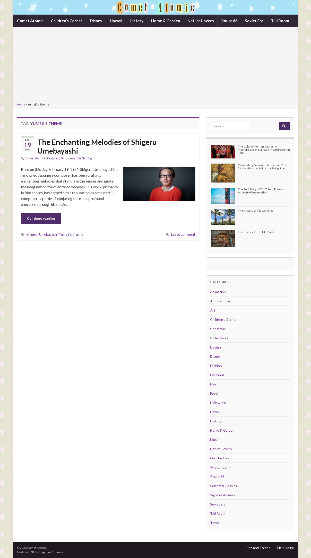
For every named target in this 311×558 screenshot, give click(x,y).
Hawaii (116, 20)
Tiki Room (280, 20)
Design (215, 347)
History (137, 20)
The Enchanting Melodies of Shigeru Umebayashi (97, 146)
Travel (215, 523)
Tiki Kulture (285, 548)
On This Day (84, 158)
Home (21, 104)
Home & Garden (165, 20)
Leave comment (183, 234)
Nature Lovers (201, 20)
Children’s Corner (66, 20)
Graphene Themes (50, 552)
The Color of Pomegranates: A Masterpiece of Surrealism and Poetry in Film (264, 150)
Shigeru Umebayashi (42, 234)
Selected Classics (223, 486)
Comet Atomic (30, 20)
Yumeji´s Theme (71, 234)
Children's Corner (223, 319)
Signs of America (222, 495)
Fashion (216, 366)
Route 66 (229, 20)
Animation (218, 292)
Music (72, 158)
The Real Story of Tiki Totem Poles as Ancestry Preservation (261, 190)
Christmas (218, 329)
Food (214, 393)
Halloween (218, 403)
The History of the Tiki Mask (256, 232)
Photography (220, 467)
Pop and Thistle (258, 548)
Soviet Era (254, 20)
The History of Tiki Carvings (255, 210)
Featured (53, 158)
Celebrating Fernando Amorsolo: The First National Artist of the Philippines (262, 166)
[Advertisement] (155, 65)
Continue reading (41, 218)
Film (63, 158)
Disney (96, 20)
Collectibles (219, 338)
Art (212, 310)
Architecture (220, 301)
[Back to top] (300, 547)
